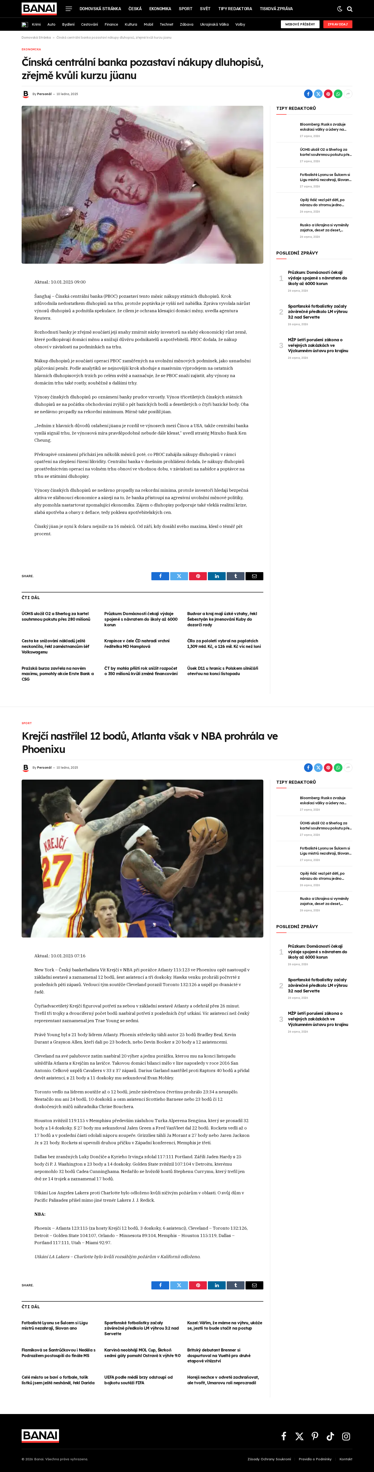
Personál (44, 94)
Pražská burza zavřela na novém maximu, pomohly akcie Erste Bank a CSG (58, 674)
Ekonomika (160, 8)
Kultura (131, 24)
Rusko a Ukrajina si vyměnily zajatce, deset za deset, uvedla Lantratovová (324, 228)
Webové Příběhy (300, 24)
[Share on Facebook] (308, 94)
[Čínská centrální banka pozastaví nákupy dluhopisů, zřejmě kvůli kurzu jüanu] (142, 185)
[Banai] (39, 8)
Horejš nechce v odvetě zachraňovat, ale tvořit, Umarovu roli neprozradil (223, 1380)
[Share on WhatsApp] (338, 94)
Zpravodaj (338, 24)
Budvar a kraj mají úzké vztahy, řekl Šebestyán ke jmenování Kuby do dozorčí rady (222, 619)
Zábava (186, 24)
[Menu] (69, 8)
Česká (134, 8)
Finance (111, 24)
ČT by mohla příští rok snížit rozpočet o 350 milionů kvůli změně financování (140, 671)
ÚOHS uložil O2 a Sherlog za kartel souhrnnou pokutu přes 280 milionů (56, 616)
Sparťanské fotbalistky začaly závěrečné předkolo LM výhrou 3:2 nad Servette (318, 312)
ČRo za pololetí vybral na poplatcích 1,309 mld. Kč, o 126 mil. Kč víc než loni (224, 643)
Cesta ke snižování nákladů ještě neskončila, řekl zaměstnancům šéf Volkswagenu (55, 646)
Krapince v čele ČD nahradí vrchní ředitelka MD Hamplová (136, 643)
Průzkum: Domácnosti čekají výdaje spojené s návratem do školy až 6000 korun (140, 619)
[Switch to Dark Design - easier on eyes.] (340, 9)
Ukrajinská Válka (214, 24)
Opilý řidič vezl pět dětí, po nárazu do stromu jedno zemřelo (322, 202)
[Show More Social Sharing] (348, 94)
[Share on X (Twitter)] (318, 94)
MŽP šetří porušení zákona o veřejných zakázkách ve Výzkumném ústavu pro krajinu (318, 345)
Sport (185, 8)
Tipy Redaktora (235, 8)
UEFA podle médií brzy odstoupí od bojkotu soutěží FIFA (138, 1380)
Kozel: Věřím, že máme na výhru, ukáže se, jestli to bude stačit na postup (224, 1325)
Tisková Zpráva (276, 8)
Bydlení (68, 24)
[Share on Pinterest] (328, 94)
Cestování (89, 24)
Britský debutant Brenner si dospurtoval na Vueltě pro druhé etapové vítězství (218, 1355)
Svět (205, 8)
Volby (240, 24)
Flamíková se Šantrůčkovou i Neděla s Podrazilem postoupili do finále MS (58, 1352)
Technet (166, 24)
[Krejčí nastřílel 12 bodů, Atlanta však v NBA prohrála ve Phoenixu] (142, 859)
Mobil (148, 24)
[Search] (349, 8)
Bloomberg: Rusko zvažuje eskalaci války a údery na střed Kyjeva (323, 127)
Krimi (36, 24)
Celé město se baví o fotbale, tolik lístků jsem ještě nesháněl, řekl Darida (58, 1380)
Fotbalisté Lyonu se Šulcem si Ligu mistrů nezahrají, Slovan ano (325, 177)
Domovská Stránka (100, 8)
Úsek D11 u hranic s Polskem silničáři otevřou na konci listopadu (222, 671)
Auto (51, 24)
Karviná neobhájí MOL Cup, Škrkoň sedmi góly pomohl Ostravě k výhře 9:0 (142, 1352)
